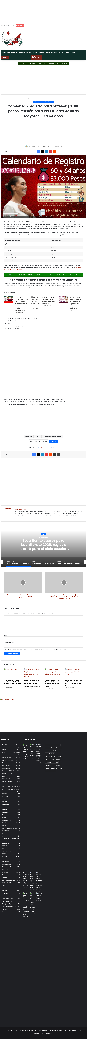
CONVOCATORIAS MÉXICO (42, 1030)
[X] (42, 151)
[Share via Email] (54, 454)
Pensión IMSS (6, 861)
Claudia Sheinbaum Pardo (9, 786)
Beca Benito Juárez (55, 750)
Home (13, 98)
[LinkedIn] (46, 151)
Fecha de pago (49, 762)
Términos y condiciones (46, 1033)
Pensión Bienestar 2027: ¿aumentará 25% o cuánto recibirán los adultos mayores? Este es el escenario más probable (32, 683)
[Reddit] (54, 151)
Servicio (4, 885)
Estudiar (4, 822)
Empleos (4, 815)
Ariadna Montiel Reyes (8, 752)
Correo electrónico (9, 642)
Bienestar (54, 52)
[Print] (58, 454)
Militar (4, 848)
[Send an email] (35, 146)
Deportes (4, 801)
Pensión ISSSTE (6, 864)
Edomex (4, 809)
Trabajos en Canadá (7, 898)
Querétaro (5, 874)
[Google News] (42, 447)
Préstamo (5, 869)
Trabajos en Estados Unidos (9, 906)
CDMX (4, 784)
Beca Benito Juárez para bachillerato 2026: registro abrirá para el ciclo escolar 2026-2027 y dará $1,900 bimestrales (43, 548)
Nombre (6, 635)
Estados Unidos (6, 820)
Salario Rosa (5, 877)
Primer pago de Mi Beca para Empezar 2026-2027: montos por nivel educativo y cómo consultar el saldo (12, 682)
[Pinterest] (50, 151)
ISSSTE (4, 833)
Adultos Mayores (50, 745)
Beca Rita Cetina (50, 753)
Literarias (4, 845)
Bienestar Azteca (7, 773)
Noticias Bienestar (7, 851)
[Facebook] (38, 151)
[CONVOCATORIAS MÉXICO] (12, 38)
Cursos (4, 799)
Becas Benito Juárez (18, 52)
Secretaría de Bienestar (8, 880)
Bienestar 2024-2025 (8, 770)
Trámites (4, 909)
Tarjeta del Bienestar (50, 771)
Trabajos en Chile (7, 901)
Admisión (4, 744)
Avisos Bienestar (44, 101)
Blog (8, 52)
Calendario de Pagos (55, 759)
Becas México (6, 768)
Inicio (4, 52)
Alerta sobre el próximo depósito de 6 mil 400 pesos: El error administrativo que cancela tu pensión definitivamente (21, 303)
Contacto (36, 1033)
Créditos (4, 793)
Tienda (67, 52)
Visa (3, 911)
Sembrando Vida (6, 882)
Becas (61, 52)
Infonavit (4, 825)
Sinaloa (4, 888)
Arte (3, 755)
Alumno (28, 52)
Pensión (47, 52)
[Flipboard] (54, 447)
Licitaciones (5, 843)
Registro (61, 768)
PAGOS (5, 57)
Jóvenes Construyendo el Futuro (11, 838)
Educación (5, 812)
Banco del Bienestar (7, 760)
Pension (48, 765)
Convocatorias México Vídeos (10, 789)
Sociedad (4, 890)
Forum (73, 52)
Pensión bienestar (56, 765)
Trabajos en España (7, 904)
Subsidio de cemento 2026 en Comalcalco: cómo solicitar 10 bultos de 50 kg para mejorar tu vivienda (73, 682)
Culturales (5, 796)
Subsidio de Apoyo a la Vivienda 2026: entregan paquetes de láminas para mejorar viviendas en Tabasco (53, 683)
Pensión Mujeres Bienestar (53, 436)
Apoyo (47, 747)
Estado (4, 817)
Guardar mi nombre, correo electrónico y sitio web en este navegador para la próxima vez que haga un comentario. (36, 649)
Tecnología (5, 893)
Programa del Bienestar (51, 768)
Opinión (4, 853)
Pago (56, 762)
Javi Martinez (31, 146)
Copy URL (53, 441)
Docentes (5, 807)
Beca (47, 750)
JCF (3, 836)
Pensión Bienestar (7, 859)
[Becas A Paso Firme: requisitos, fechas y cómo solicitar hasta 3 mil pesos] (36, 302)
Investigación (6, 830)
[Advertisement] (43, 12)
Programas (5, 872)
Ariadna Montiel (38, 52)
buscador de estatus (8, 781)
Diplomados (5, 804)
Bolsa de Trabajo (6, 778)
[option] (43, 545)
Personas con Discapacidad (10, 867)
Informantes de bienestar (9, 828)
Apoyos (18, 98)
